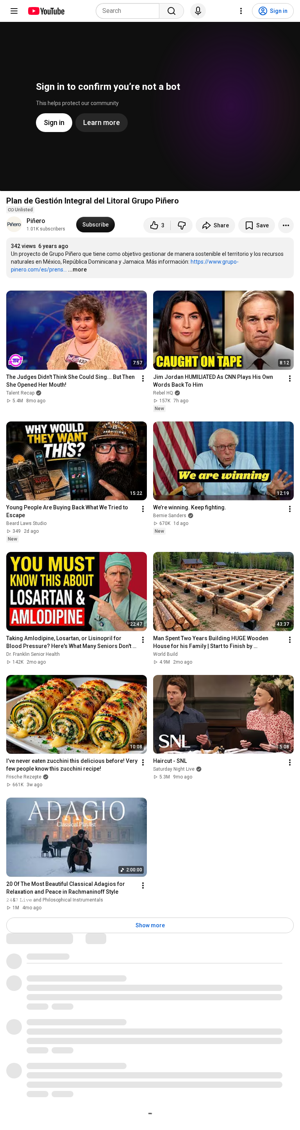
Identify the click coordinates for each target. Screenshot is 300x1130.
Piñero (36, 221)
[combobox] (129, 11)
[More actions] (286, 225)
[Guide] (14, 11)
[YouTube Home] (46, 11)
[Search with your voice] (198, 11)
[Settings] (241, 11)
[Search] (171, 11)
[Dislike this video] (182, 225)
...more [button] (77, 269)
